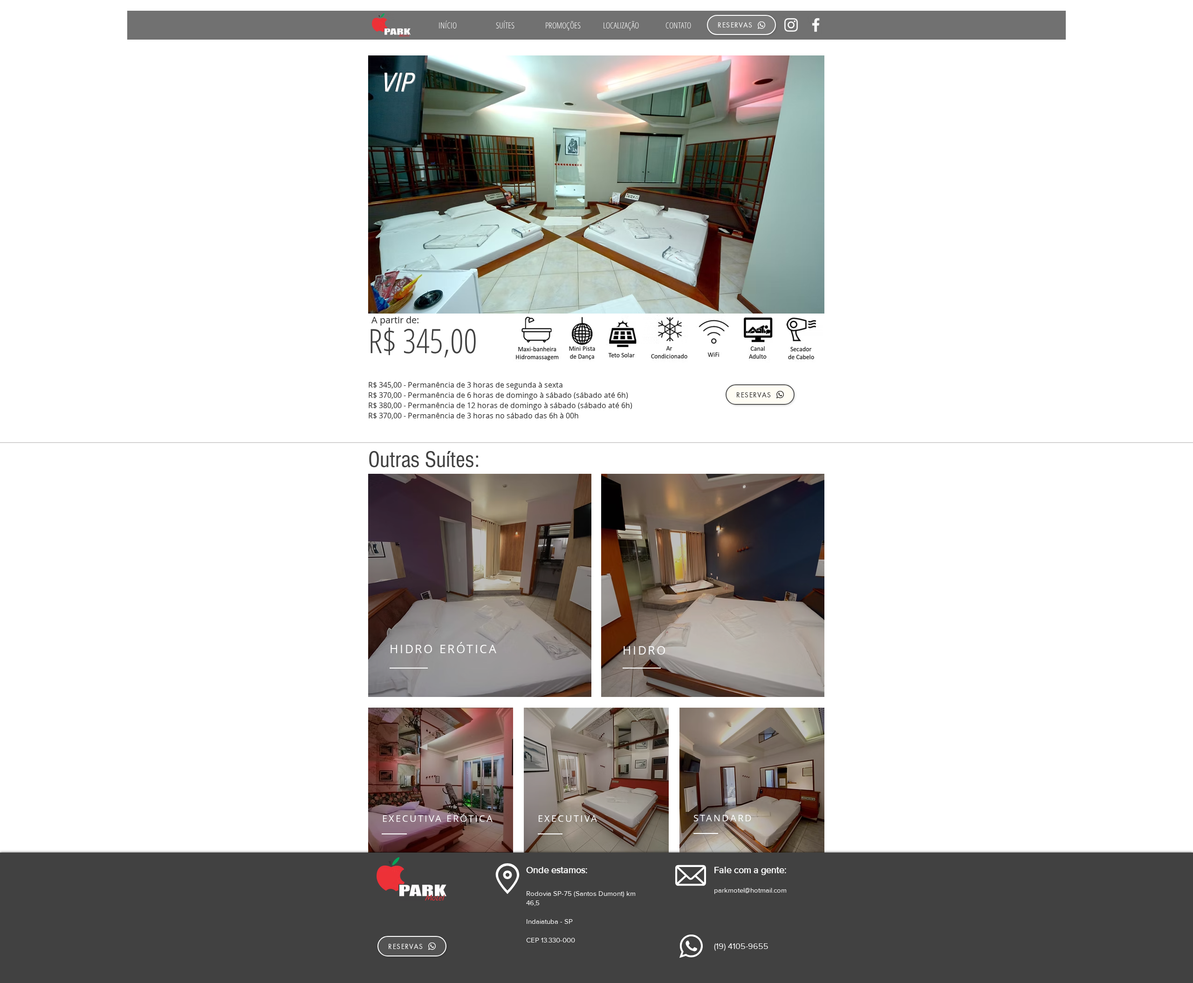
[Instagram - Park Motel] (791, 25)
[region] (479, 585)
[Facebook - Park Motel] (816, 25)
